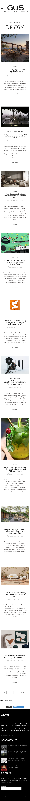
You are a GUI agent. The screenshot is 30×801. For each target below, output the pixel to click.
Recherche (4, 786)
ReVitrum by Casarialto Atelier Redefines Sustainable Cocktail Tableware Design (15, 469)
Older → (23, 692)
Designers (16, 131)
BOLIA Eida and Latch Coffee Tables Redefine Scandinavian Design (15, 196)
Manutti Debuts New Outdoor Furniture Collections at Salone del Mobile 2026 (15, 531)
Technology (17, 378)
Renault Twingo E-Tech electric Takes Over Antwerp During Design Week (15, 262)
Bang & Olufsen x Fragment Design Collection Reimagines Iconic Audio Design (15, 383)
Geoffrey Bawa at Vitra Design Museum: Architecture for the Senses (17, 752)
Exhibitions (22, 131)
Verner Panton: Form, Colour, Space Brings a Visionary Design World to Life (15, 322)
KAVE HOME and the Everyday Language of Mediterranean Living (15, 594)
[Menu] (2, 8)
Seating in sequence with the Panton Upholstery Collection (15, 657)
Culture (7, 131)
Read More (15, 97)
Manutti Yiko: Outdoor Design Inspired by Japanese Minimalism (15, 71)
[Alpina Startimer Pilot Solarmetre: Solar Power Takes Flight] (4, 747)
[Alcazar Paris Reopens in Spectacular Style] (4, 768)
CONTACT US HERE (6, 782)
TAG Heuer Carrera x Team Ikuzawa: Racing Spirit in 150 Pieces (17, 760)
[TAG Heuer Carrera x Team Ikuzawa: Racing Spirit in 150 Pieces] (4, 760)
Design (15, 66)
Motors (17, 257)
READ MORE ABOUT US (7, 735)
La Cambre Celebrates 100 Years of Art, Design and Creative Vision (15, 136)
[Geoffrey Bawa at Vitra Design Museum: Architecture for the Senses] (4, 753)
